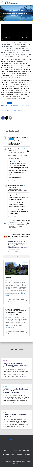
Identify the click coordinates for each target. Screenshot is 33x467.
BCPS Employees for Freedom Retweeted (21, 220)
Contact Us (27, 454)
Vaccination (17, 110)
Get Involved (6, 454)
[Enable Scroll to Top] (30, 464)
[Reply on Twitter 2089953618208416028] (8, 217)
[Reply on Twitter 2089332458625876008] (8, 252)
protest (12, 110)
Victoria (23, 110)
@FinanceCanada (18, 243)
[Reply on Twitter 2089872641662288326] (8, 230)
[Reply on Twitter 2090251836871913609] (8, 181)
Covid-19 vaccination (9, 105)
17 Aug (9, 238)
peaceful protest (5, 110)
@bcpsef (10, 150)
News (13, 454)
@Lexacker (16, 158)
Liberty (27, 105)
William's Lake (5, 113)
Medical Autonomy (6, 108)
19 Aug (14, 187)
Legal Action (18, 450)
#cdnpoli (17, 249)
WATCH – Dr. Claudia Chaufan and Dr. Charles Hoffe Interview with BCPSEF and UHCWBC (15, 391)
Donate (16, 458)
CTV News (10, 222)
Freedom (17, 105)
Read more (22, 376)
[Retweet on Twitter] (11, 220)
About (10, 450)
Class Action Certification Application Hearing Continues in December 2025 (15, 365)
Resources (19, 454)
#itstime (25, 190)
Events (5, 360)
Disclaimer (18, 463)
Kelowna (23, 105)
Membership (26, 450)
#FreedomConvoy (12, 241)
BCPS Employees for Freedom (15, 148)
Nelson (21, 108)
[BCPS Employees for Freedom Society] (10, 3)
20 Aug (14, 150)
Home (5, 450)
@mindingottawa (24, 236)
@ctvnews (17, 222)
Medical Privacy (15, 108)
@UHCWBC (10, 158)
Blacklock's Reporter (13, 236)
